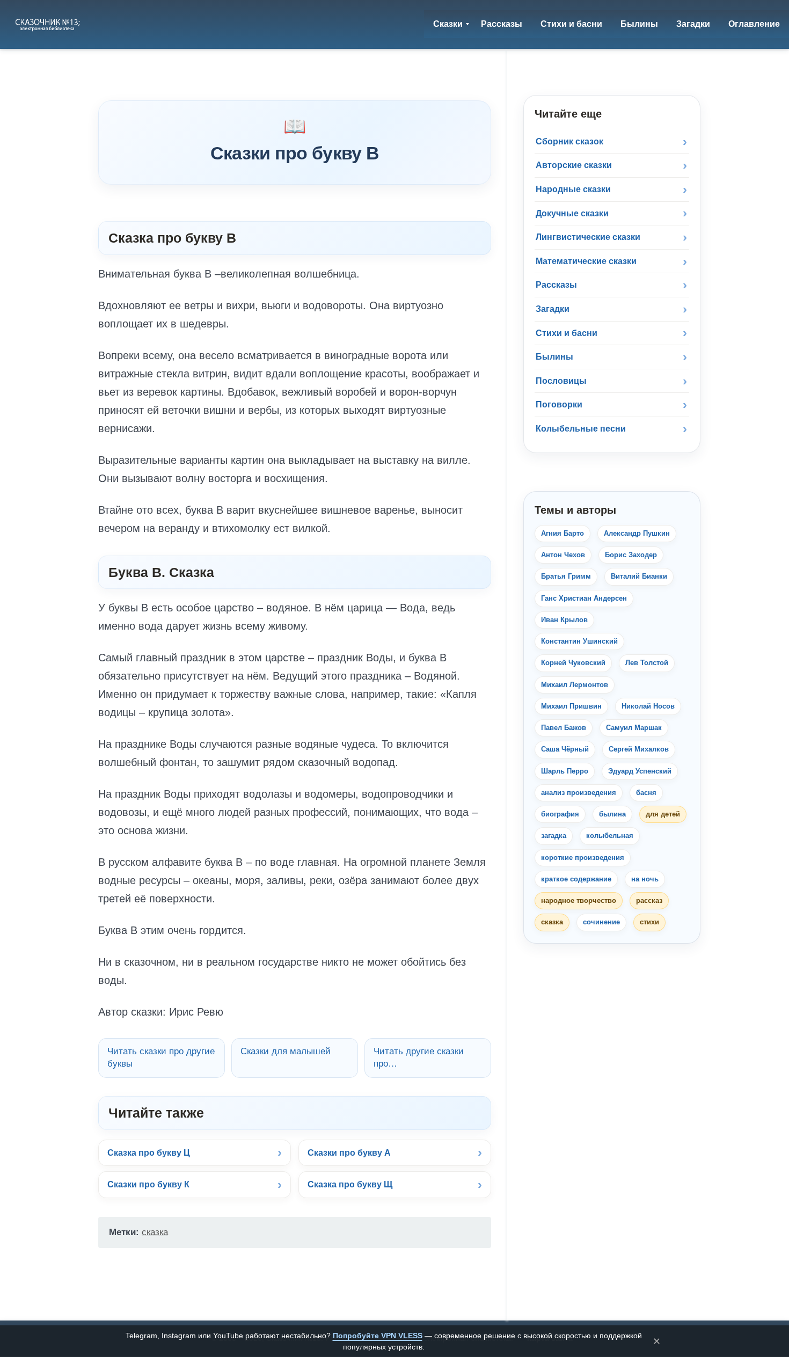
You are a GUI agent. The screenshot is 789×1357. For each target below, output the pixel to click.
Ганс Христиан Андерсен (584, 598)
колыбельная (609, 835)
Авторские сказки (574, 165)
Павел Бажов (563, 728)
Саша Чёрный (565, 749)
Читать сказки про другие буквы (161, 1057)
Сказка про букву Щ (350, 1184)
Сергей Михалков (639, 749)
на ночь (645, 879)
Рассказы (556, 284)
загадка (553, 835)
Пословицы (561, 380)
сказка (155, 1232)
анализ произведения (578, 793)
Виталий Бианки (639, 576)
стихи (649, 922)
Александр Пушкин (637, 533)
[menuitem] (448, 24)
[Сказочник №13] (48, 24)
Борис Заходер (631, 555)
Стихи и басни (566, 333)
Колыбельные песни (581, 428)
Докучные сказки (572, 213)
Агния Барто (562, 533)
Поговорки (559, 404)
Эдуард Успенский (639, 771)
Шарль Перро (564, 771)
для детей (663, 814)
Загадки (552, 308)
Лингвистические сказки (588, 237)
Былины (554, 356)
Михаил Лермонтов (574, 685)
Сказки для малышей (285, 1051)
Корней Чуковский (573, 663)
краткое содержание (576, 879)
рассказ (649, 900)
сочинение (601, 922)
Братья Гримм (566, 576)
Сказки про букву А (349, 1152)
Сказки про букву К (148, 1184)
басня (646, 793)
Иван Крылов (564, 620)
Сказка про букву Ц (148, 1152)
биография (560, 814)
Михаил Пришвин (571, 706)
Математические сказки (586, 261)
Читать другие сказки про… (419, 1057)
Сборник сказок (569, 141)
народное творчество (578, 900)
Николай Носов (648, 706)
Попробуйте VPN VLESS (377, 1335)
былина (612, 814)
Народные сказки (573, 189)
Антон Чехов (563, 555)
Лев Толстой (646, 663)
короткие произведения (582, 857)
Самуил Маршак (634, 728)
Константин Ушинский (579, 641)
